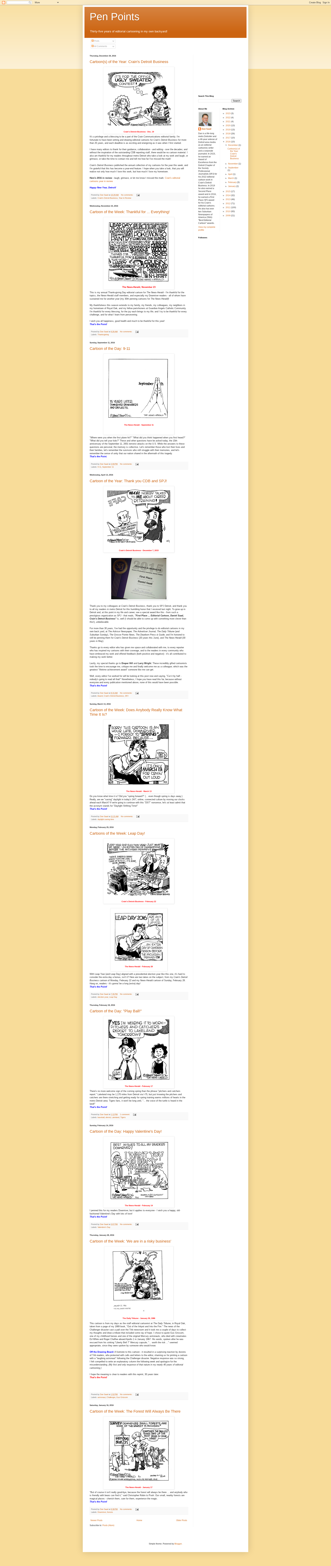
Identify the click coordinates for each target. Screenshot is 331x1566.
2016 (228, 141)
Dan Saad (206, 129)
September (233, 167)
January (232, 186)
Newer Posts (96, 1520)
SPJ (126, 696)
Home (139, 1520)
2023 (228, 113)
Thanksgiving (103, 334)
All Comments (100, 46)
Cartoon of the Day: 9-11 (110, 348)
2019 (228, 129)
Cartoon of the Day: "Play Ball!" (116, 1011)
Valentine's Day (104, 1227)
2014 (228, 195)
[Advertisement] (215, 72)
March (231, 178)
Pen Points (114, 16)
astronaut (102, 1397)
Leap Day (113, 997)
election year (103, 997)
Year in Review (125, 198)
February (232, 182)
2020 (228, 125)
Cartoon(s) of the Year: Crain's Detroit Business (129, 62)
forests (110, 1512)
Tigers (123, 1117)
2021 (228, 121)
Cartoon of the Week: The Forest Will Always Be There (135, 1411)
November (233, 164)
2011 (228, 207)
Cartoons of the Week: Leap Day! (117, 833)
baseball (101, 1117)
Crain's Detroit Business (108, 198)
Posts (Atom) (108, 1525)
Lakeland (115, 1117)
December (233, 145)
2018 (228, 133)
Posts (96, 41)
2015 (228, 191)
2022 (228, 117)
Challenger (111, 1397)
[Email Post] (138, 195)
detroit (108, 1117)
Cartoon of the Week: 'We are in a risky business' (130, 1241)
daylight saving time (106, 819)
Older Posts (181, 1520)
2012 (228, 203)
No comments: (127, 195)
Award (100, 696)
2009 (228, 215)
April (230, 174)
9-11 (99, 467)
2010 (228, 211)
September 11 (108, 467)
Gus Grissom (122, 1397)
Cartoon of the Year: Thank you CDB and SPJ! (128, 481)
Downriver (102, 1512)
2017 (228, 138)
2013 (228, 199)
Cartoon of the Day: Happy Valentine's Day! (126, 1131)
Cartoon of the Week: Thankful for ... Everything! (130, 212)
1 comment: (125, 1114)
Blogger (178, 1544)
